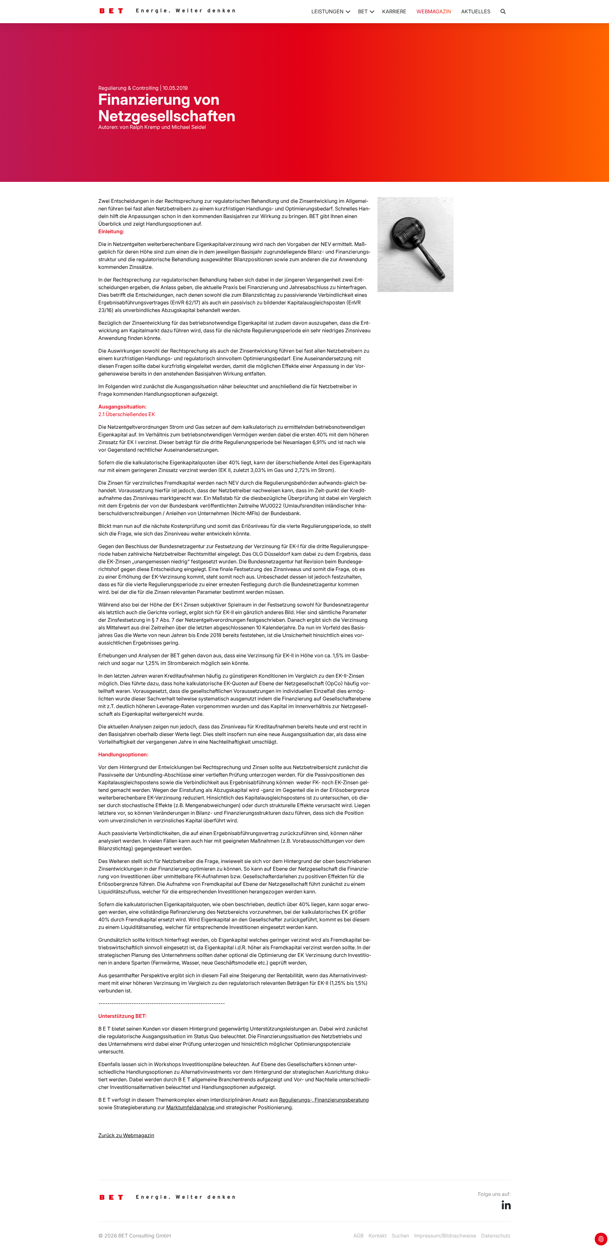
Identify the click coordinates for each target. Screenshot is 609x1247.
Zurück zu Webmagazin (126, 1135)
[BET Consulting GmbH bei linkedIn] (506, 1207)
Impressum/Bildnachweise (445, 1235)
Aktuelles (475, 11)
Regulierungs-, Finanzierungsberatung (324, 1100)
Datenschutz (496, 1235)
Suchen (400, 1235)
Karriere (394, 11)
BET (363, 11)
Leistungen (327, 11)
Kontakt (378, 1235)
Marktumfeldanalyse (191, 1107)
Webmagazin (433, 11)
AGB (358, 1235)
